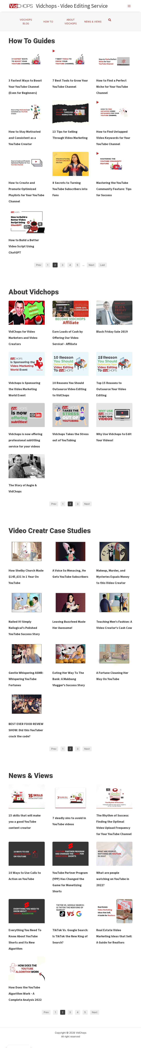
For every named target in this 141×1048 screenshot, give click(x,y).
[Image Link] (27, 61)
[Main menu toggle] (129, 5)
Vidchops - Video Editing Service (72, 5)
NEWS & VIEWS (92, 21)
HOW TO (48, 21)
